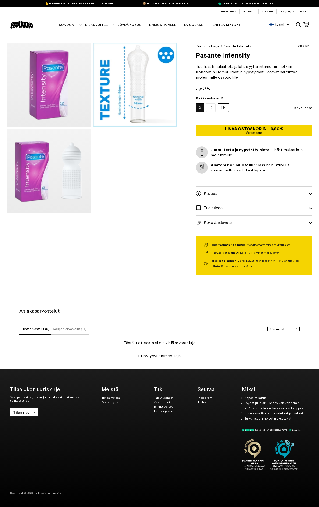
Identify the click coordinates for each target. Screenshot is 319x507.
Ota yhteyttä (287, 11)
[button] (68, 25)
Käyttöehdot (162, 402)
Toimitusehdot (163, 406)
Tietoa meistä (229, 11)
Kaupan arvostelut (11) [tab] (70, 329)
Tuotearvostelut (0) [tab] (35, 329)
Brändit (304, 11)
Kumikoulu (248, 11)
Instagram (205, 397)
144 (223, 107)
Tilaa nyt (21, 412)
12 (212, 109)
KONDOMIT (68, 25)
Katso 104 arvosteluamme (273, 429)
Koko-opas (303, 108)
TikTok (202, 402)
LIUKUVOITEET (97, 25)
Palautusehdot (164, 397)
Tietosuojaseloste (165, 411)
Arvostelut (267, 11)
